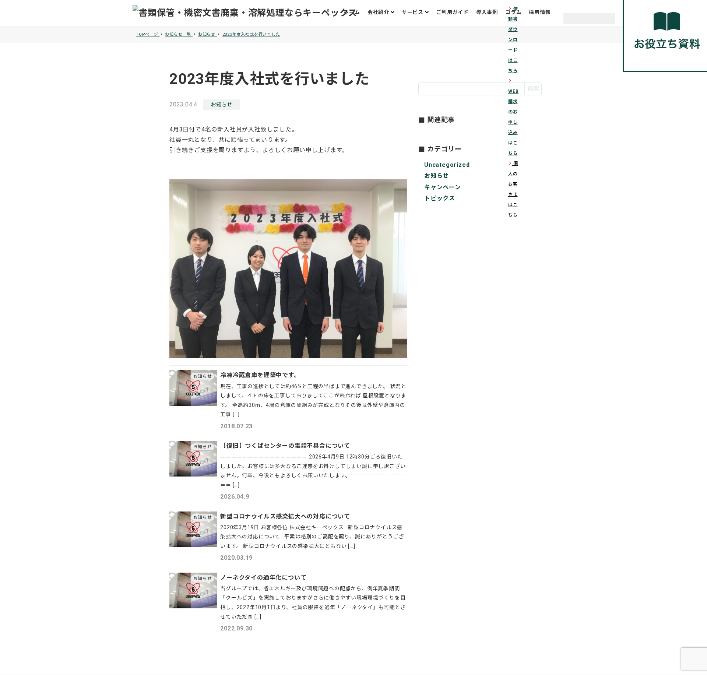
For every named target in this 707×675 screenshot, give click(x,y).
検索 (533, 88)
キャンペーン (442, 186)
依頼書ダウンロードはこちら (513, 39)
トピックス (439, 198)
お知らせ (221, 105)
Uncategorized (446, 164)
